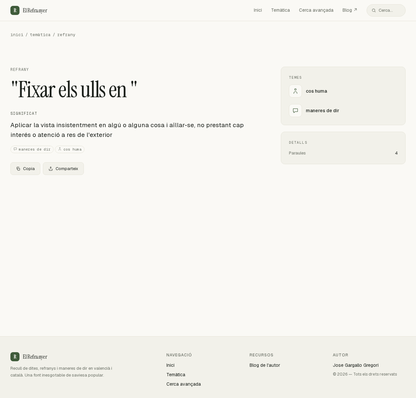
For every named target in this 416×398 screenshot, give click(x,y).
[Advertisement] (135, 228)
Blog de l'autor (265, 365)
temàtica (40, 34)
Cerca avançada (316, 10)
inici (16, 34)
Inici (258, 10)
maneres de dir (35, 149)
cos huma (72, 149)
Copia (29, 168)
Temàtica (280, 10)
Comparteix (67, 168)
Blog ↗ (350, 10)
